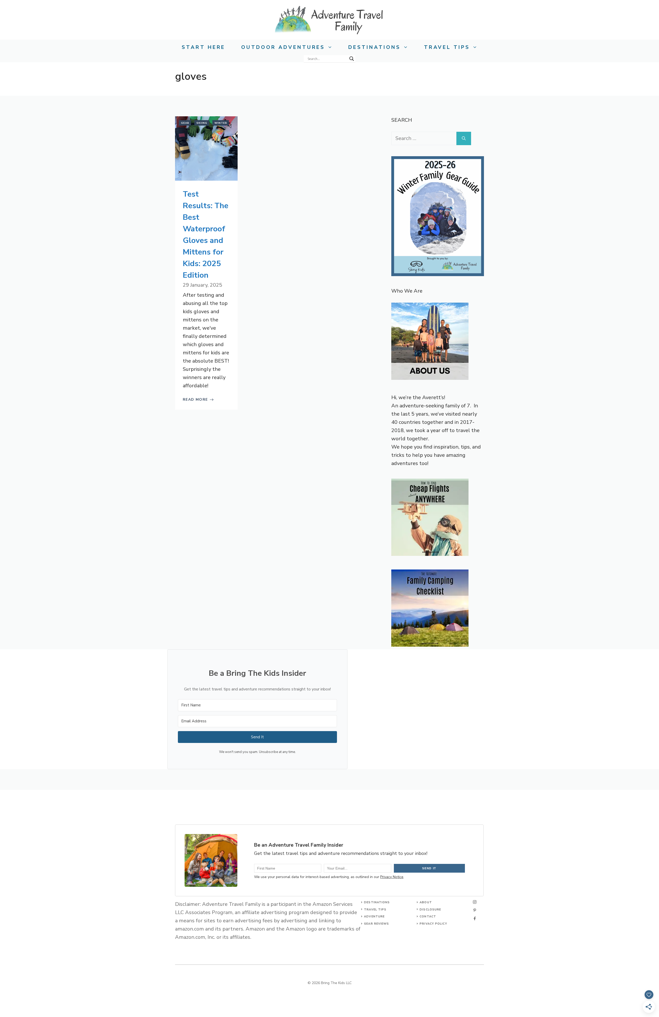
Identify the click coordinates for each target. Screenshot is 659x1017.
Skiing (201, 123)
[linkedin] (474, 918)
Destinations (374, 47)
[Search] (463, 138)
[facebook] (474, 910)
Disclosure (430, 909)
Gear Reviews (376, 924)
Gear (185, 123)
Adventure (374, 916)
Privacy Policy (433, 924)
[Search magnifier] (351, 58)
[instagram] (474, 902)
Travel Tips (447, 47)
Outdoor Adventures (283, 47)
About (426, 902)
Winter (220, 123)
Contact (428, 916)
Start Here (203, 47)
